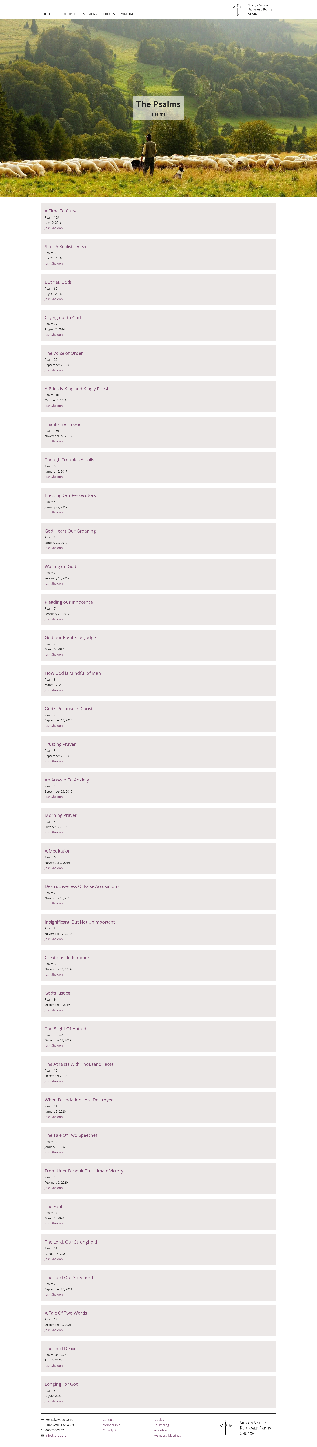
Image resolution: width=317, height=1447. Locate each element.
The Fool (53, 1206)
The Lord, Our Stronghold (71, 1242)
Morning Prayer (61, 815)
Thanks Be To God (63, 424)
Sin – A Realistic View (65, 246)
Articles (159, 1420)
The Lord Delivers (62, 1348)
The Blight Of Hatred (65, 1029)
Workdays (160, 1430)
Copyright (109, 1430)
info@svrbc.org (55, 1435)
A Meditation (58, 851)
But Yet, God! (58, 282)
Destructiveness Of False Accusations (82, 886)
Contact (108, 1420)
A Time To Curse (61, 211)
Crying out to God (63, 317)
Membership (111, 1425)
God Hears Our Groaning (70, 531)
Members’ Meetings (167, 1435)
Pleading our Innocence (69, 602)
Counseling (161, 1425)
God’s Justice (57, 993)
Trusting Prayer (60, 744)
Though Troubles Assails (69, 460)
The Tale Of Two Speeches (71, 1135)
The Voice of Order (64, 353)
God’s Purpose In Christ (68, 708)
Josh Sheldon (54, 228)
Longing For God (62, 1384)
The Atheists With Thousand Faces (79, 1064)
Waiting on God (60, 566)
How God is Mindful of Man (73, 673)
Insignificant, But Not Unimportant (80, 922)
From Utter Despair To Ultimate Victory (84, 1171)
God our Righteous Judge (70, 637)
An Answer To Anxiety (67, 780)
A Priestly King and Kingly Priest (76, 388)
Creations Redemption (67, 957)
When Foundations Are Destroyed (79, 1100)
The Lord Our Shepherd (69, 1277)
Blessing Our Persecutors (70, 495)
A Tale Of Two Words (66, 1313)
